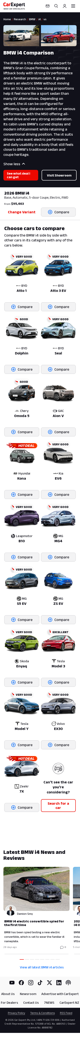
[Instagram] (30, 982)
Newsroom (28, 994)
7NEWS (49, 1002)
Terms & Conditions (42, 1013)
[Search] (56, 6)
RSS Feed (66, 1013)
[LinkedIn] (58, 982)
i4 (39, 19)
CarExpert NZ (69, 1002)
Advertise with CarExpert (60, 994)
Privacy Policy (16, 1013)
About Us (8, 994)
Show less (11, 164)
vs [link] (45, 19)
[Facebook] (21, 982)
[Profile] (64, 6)
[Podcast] (68, 982)
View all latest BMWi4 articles (42, 967)
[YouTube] (12, 982)
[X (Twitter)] (49, 982)
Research (20, 19)
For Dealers (9, 1002)
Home (7, 19)
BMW (32, 19)
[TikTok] (40, 982)
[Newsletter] (47, 6)
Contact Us (31, 1002)
